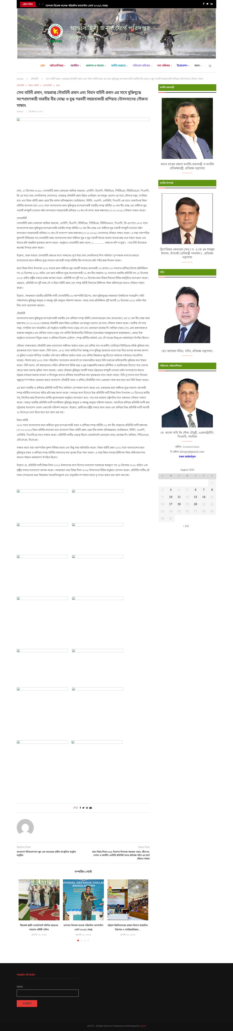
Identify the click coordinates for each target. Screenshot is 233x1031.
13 (195, 497)
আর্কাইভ (75, 66)
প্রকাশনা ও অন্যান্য (95, 66)
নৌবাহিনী (34, 79)
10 (170, 497)
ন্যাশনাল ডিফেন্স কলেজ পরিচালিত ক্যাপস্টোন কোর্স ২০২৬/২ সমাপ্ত (77, 4)
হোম (42, 66)
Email (21, 986)
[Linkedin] (211, 4)
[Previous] (39, 4)
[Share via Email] (90, 808)
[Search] (210, 66)
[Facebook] (204, 4)
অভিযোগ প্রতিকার (141, 66)
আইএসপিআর (56, 66)
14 (203, 497)
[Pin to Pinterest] (87, 808)
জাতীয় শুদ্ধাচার (118, 66)
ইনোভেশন (182, 66)
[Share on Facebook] (80, 808)
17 (170, 504)
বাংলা (197, 66)
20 (195, 504)
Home (20, 79)
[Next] (42, 4)
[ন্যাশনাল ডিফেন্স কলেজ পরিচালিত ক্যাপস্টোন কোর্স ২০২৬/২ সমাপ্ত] (83, 899)
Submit (27, 1003)
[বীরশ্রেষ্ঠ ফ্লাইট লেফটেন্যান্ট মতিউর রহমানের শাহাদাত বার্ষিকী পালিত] (39, 899)
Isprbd (143, 1026)
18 (179, 504)
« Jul (186, 526)
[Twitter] (207, 4)
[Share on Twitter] (83, 808)
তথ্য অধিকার (163, 66)
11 (179, 497)
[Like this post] (76, 808)
